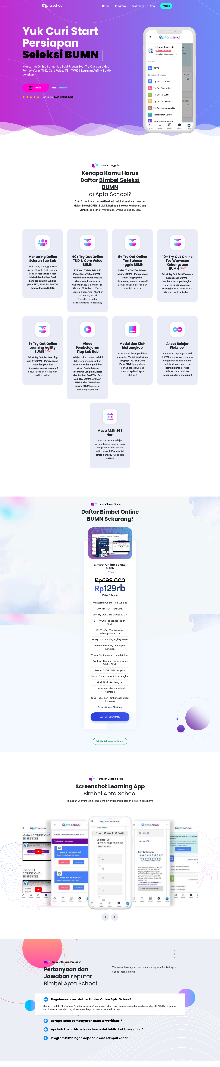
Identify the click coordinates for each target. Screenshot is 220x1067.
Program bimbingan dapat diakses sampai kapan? (90, 1038)
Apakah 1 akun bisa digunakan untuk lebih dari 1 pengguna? (97, 1029)
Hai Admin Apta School (112, 741)
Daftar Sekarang (110, 717)
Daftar (38, 87)
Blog (152, 6)
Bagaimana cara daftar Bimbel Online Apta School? (91, 999)
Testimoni (138, 6)
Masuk (166, 6)
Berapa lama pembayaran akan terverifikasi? (86, 1021)
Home (105, 6)
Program (120, 6)
